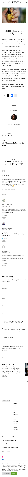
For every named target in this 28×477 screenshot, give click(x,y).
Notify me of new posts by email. (12, 331)
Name (4, 298)
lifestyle (17, 107)
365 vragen (16, 398)
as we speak (16, 401)
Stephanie (5, 175)
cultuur (15, 407)
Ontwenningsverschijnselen (10, 447)
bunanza (15, 403)
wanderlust (16, 429)
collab (15, 405)
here (3, 88)
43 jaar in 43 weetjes (8, 444)
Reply (4, 194)
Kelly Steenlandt (14, 110)
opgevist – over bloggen (9, 440)
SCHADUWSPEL (14, 2)
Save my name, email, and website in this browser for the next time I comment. (13, 322)
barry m (13, 124)
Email (4, 306)
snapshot (15, 423)
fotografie (16, 414)
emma (15, 410)
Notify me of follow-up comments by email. (14, 329)
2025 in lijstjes (6, 451)
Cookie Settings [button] (6, 473)
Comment (5, 288)
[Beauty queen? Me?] (12, 370)
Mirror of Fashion (7, 205)
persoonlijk (16, 421)
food (14, 412)
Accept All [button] (14, 473)
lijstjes (15, 419)
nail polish (17, 124)
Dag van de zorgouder (8, 437)
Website (4, 314)
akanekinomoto (7, 228)
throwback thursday (16, 426)
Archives (4, 399)
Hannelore (5, 251)
